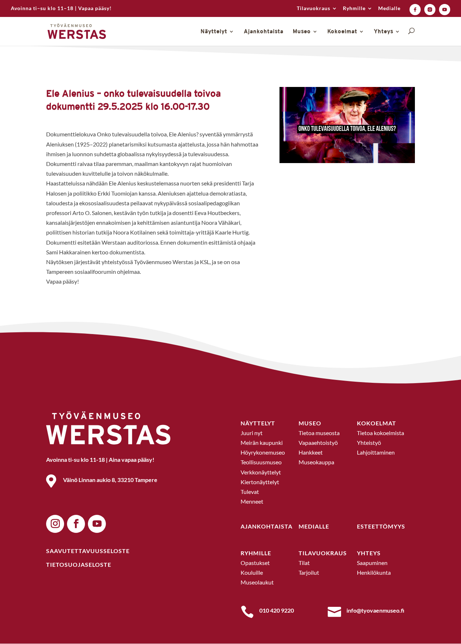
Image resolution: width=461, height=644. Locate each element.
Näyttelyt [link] (214, 31)
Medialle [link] (389, 8)
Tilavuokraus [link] (313, 8)
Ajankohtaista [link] (263, 31)
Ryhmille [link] (354, 8)
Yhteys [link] (383, 31)
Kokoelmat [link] (342, 31)
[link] (415, 9)
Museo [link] (302, 31)
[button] (55, 524)
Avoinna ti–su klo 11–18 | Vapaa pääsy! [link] (61, 8)
